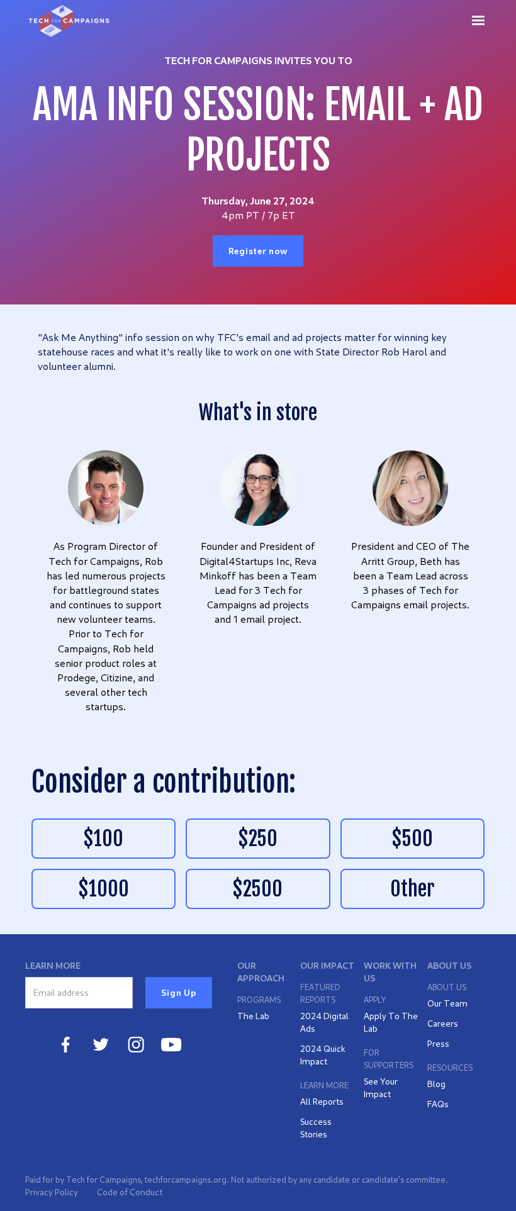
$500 (412, 838)
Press (438, 1043)
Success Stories (316, 1127)
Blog (436, 1083)
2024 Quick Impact (322, 1054)
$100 (103, 838)
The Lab (253, 1015)
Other (412, 888)
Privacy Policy (51, 1191)
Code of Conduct (129, 1191)
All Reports (322, 1101)
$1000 (104, 888)
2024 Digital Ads (324, 1022)
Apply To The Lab (391, 1022)
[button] (478, 20)
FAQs (438, 1103)
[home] (69, 21)
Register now (258, 250)
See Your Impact (381, 1087)
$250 (258, 838)
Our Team (447, 1003)
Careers (442, 1023)
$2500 (258, 888)
